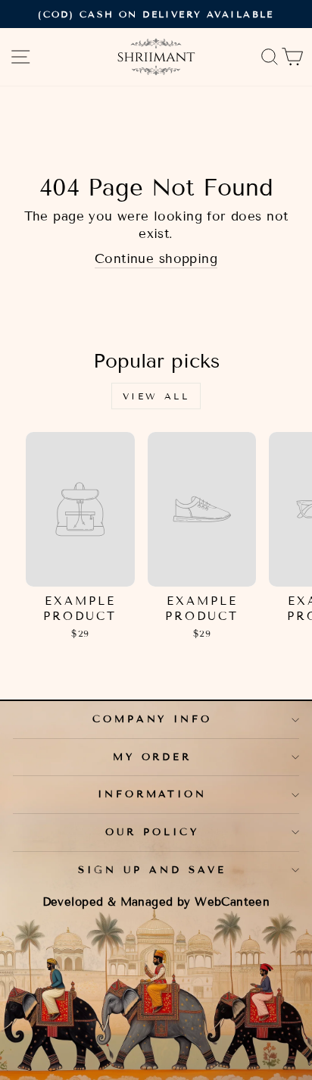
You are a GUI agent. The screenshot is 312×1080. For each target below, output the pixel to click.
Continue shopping (156, 259)
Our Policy (152, 832)
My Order (152, 757)
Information (152, 794)
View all (156, 396)
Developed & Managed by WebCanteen (156, 902)
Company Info (152, 719)
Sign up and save (152, 870)
